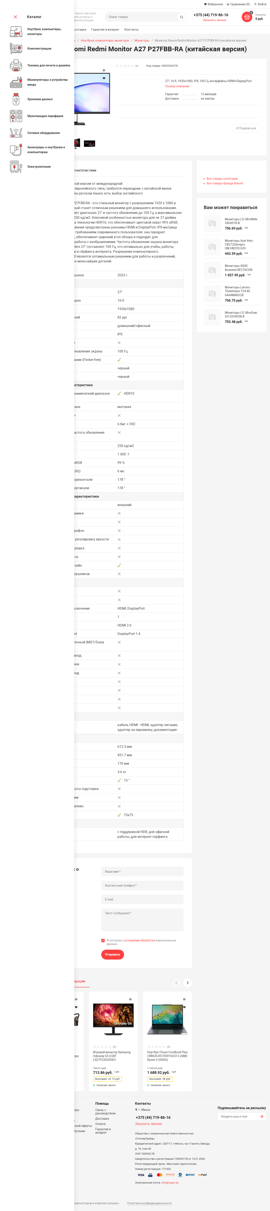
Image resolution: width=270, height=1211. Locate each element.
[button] (187, 982)
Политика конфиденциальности (149, 1203)
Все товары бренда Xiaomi (225, 183)
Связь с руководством (105, 1111)
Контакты (131, 29)
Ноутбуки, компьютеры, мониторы (105, 40)
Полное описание (177, 86)
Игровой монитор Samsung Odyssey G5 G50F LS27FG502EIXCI (112, 1055)
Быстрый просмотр (113, 1019)
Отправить (112, 954)
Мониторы (142, 40)
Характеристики (83, 170)
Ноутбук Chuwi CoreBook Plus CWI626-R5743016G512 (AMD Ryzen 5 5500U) (167, 1055)
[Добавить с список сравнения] (76, 999)
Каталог (34, 17)
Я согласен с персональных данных (141, 942)
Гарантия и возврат (105, 29)
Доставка (79, 29)
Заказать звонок (215, 20)
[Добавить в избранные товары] (76, 1007)
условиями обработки (139, 940)
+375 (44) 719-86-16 (211, 15)
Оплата (100, 1124)
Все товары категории (222, 178)
